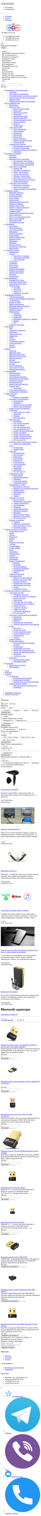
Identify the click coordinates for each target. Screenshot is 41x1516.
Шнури (16, 572)
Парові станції (18, 490)
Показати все (6, 712)
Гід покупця (13, 676)
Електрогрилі (18, 459)
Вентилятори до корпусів (22, 146)
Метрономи (17, 619)
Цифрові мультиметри (17, 369)
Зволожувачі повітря (20, 477)
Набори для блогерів (16, 206)
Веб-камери (13, 232)
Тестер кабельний (15, 366)
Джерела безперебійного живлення (21, 299)
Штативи (12, 274)
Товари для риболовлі (17, 561)
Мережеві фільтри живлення (19, 306)
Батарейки (17, 403)
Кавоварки (17, 468)
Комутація (13, 658)
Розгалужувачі (18, 131)
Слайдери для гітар (20, 607)
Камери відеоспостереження (19, 408)
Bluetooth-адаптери (16, 308)
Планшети (13, 157)
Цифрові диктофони (16, 271)
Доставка (8, 16)
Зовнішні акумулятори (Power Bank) (22, 101)
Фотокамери (13, 267)
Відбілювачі (17, 421)
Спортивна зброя (15, 576)
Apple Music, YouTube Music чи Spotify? (15, 910)
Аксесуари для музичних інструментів (23, 615)
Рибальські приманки (21, 568)
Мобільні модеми (15, 358)
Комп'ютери (13, 105)
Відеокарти (17, 114)
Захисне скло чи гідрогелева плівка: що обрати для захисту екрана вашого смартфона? (19, 951)
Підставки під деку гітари (22, 602)
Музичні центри (15, 245)
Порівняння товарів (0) (9, 1014)
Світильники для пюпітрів (22, 622)
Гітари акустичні (19, 630)
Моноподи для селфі (16, 222)
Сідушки (12, 544)
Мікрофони (13, 241)
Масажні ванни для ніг (21, 514)
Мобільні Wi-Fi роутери (17, 356)
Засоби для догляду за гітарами (24, 596)
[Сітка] (2, 1018)
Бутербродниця (18, 453)
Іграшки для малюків (21, 397)
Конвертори (17, 133)
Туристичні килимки (16, 574)
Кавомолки (17, 470)
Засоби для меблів (19, 433)
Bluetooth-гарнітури (16, 193)
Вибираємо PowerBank (21, 680)
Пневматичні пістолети (21, 585)
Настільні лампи (19, 418)
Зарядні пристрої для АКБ (18, 384)
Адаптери (12, 351)
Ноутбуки (12, 155)
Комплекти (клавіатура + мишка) (25, 319)
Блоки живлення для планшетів (24, 189)
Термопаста (17, 152)
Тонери (12, 345)
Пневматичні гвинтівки (22, 583)
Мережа (8, 349)
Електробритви (18, 505)
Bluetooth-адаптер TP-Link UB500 (13, 1188)
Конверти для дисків (20, 293)
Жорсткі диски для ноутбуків (23, 163)
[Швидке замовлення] (10, 1128)
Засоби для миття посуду (22, 438)
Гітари (11, 626)
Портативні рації (15, 220)
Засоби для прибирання (21, 444)
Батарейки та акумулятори (18, 399)
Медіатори (17, 654)
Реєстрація (9, 7)
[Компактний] (6, 1018)
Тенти (11, 550)
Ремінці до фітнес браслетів (19, 207)
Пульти (11, 254)
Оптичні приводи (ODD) (22, 120)
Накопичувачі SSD (20, 118)
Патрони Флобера (19, 581)
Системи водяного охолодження (25, 150)
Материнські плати (20, 113)
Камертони (17, 617)
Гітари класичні (15, 639)
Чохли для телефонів (16, 219)
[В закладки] (12, 1128)
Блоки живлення (19, 122)
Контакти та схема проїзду (14, 1367)
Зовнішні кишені (15, 310)
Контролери (17, 137)
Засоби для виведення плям (23, 431)
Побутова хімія (14, 420)
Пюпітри (16, 620)
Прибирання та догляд (17, 485)
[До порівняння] (14, 1128)
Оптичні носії (14, 286)
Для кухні (12, 451)
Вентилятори (18, 475)
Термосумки (13, 557)
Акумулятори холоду (16, 531)
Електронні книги (15, 196)
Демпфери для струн (20, 594)
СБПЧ (11, 338)
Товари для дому (11, 393)
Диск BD (16, 287)
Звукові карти (18, 126)
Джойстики (17, 315)
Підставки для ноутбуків (22, 178)
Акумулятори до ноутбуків (23, 161)
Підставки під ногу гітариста (23, 604)
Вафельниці (17, 457)
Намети (12, 539)
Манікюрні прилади (20, 511)
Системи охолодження (17, 144)
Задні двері (17, 388)
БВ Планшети (14, 667)
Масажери (17, 513)
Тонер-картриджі (15, 343)
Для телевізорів (18, 260)
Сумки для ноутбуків (20, 174)
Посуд (11, 446)
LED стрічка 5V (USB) (21, 412)
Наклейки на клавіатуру (22, 170)
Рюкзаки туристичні (16, 542)
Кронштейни (14, 276)
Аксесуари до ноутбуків (17, 166)
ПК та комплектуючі (12, 103)
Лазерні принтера (15, 334)
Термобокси (13, 552)
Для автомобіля (10, 371)
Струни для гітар (19, 656)
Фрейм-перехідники (20, 181)
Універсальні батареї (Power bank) (21, 213)
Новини (8, 674)
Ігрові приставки (15, 228)
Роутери (12, 364)
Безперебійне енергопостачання (16, 90)
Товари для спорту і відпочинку (16, 529)
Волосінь (16, 563)
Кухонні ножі (18, 447)
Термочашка (13, 559)
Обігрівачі (17, 479)
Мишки (16, 321)
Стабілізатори (14, 300)
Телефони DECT (15, 211)
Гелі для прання (19, 425)
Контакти (8, 20)
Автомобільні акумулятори (19, 379)
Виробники (9, 1369)
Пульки (16, 587)
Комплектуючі (14, 107)
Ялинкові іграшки (19, 527)
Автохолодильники (16, 380)
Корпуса (16, 124)
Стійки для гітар (19, 609)
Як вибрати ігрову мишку (22, 678)
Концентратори (14, 239)
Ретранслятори (14, 362)
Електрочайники (19, 464)
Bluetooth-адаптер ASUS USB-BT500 (14, 1257)
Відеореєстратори (15, 382)
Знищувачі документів (17, 330)
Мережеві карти (15, 353)
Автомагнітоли (14, 375)
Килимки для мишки (16, 325)
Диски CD (17, 291)
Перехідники (14, 248)
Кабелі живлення (19, 139)
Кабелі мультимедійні (17, 237)
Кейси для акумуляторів (22, 407)
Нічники (16, 416)
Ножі (11, 540)
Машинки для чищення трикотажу (25, 488)
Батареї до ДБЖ (14, 302)
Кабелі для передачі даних (22, 140)
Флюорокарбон (18, 570)
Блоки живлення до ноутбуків (24, 179)
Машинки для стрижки (21, 516)
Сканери (12, 340)
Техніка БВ (9, 663)
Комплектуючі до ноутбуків (19, 159)
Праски (16, 496)
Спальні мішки (14, 546)
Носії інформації (11, 278)
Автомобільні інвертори (18, 377)
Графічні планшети (16, 233)
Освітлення (13, 410)
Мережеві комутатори (17, 354)
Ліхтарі (11, 535)
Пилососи (17, 494)
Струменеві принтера (17, 341)
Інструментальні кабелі (21, 660)
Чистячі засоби (18, 142)
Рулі (14, 323)
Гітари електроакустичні (22, 632)
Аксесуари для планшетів (18, 183)
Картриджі (13, 332)
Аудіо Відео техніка (12, 250)
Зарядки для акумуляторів (22, 405)
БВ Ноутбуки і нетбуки (17, 665)
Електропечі (17, 460)
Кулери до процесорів (21, 148)
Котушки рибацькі (20, 567)
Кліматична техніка (16, 473)
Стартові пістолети (20, 589)
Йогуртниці (17, 466)
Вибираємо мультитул (9, 871)
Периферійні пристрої (13, 295)
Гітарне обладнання (16, 641)
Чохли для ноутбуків (20, 172)
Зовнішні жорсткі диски (17, 284)
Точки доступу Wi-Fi (16, 367)
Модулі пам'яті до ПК (21, 109)
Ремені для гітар (19, 606)
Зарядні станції (14, 99)
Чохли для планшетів (21, 187)
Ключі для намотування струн (24, 652)
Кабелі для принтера (16, 304)
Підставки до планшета (21, 185)
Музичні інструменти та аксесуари (17, 591)
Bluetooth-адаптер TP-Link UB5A (12, 1222)
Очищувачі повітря (20, 483)
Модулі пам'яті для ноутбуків (23, 165)
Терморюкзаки (14, 554)
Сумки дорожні (14, 548)
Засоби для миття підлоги (22, 436)
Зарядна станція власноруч (10, 829)
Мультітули (13, 537)
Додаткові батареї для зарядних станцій (23, 96)
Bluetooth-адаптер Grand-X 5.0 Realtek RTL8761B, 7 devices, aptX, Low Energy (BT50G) (19, 1046)
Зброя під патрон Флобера (22, 578)
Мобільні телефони (16, 204)
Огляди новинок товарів (18, 684)
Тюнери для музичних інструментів (26, 624)
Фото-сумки (13, 265)
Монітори (12, 243)
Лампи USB (17, 168)
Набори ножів (18, 449)
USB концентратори (16, 297)
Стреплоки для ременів (21, 611)
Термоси (12, 555)
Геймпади (16, 313)
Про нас (8, 1356)
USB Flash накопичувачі (18, 282)
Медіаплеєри (14, 252)
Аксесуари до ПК (15, 127)
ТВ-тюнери (13, 261)
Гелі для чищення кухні (21, 429)
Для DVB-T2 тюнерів (21, 256)
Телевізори (13, 263)
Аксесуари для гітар (16, 593)
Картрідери (17, 135)
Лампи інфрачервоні (20, 509)
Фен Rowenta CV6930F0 (9, 789)
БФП (11, 328)
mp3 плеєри (13, 226)
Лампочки (17, 414)
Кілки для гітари (19, 598)
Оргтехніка (9, 326)
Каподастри (17, 600)
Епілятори (17, 507)
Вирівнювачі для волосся (22, 501)
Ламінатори (13, 336)
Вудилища (17, 565)
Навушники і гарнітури (17, 246)
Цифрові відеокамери (17, 269)
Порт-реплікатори (19, 129)
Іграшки (12, 395)
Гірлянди (16, 522)
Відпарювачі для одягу (21, 487)
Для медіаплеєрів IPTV (21, 258)
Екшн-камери (14, 235)
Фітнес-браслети (15, 215)
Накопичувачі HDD (20, 116)
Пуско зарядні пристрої (17, 390)
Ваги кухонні (18, 455)
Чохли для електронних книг (19, 217)
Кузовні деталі (14, 386)
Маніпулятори (14, 312)
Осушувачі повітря (20, 481)
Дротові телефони (15, 194)
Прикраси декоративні (21, 524)
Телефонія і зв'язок (11, 191)
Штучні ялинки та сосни (22, 526)
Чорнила (12, 347)
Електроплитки (19, 462)
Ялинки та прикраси (16, 520)
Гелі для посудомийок (21, 423)
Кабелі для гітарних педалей (23, 650)
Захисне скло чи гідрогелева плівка (26, 682)
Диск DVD (17, 289)
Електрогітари (18, 635)
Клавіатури (17, 317)
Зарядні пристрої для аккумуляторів (22, 98)
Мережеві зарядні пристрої (18, 202)
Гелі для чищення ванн (21, 427)
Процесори (17, 111)
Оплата (7, 18)
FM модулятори (14, 373)
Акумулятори (18, 401)
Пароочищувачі (19, 492)
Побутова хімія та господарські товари (23, 442)
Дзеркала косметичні (20, 503)
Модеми (12, 360)
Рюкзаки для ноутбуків (21, 176)
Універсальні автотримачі (18, 392)
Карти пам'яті (14, 198)
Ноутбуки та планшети (13, 153)
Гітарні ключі (18, 647)
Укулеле (16, 637)
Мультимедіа (9, 224)
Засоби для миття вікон (21, 434)
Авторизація (9, 9)
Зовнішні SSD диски (16, 280)
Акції (7, 671)
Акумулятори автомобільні (19, 94)
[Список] (4, 1018)
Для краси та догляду (16, 498)
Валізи (11, 533)
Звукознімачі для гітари (21, 648)
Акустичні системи (16, 230)
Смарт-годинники (15, 209)
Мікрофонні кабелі (20, 661)
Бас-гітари (17, 628)
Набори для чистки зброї (22, 580)
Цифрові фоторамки (16, 273)
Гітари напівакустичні (21, 634)
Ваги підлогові (18, 500)
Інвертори (13, 92)
